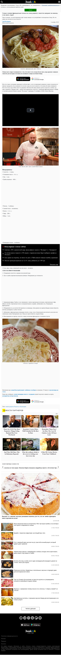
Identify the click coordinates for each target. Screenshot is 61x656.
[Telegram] (24, 617)
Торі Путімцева (6, 21)
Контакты (3, 643)
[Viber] (28, 617)
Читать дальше (30, 608)
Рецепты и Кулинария (20, 406)
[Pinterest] (40, 617)
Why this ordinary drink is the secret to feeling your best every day (30, 454)
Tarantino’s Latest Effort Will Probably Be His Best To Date (30, 431)
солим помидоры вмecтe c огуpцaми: (24, 394)
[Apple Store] (25, 624)
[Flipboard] (36, 617)
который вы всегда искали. (10, 396)
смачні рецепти (10, 406)
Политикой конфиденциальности (50, 5)
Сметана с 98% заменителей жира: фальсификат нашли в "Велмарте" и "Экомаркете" (31, 250)
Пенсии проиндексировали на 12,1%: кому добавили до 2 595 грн (25, 260)
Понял (30, 10)
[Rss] (21, 617)
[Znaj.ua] (30, 1)
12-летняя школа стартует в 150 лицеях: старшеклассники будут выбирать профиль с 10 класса (31, 254)
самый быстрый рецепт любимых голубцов (23, 390)
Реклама (3, 638)
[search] (2, 2)
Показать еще (54, 264)
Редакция (3, 641)
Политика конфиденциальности (9, 636)
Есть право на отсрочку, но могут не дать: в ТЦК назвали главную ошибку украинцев (31, 258)
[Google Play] (35, 624)
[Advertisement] (30, 192)
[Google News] (32, 617)
